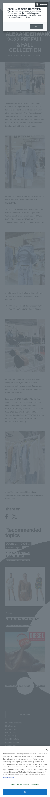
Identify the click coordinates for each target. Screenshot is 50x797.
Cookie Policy (8, 777)
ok (36, 26)
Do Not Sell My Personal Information (25, 784)
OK (25, 792)
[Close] (47, 750)
